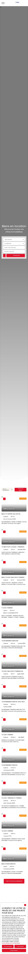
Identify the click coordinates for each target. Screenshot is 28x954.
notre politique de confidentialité (11, 943)
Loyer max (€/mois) (10, 247)
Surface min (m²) (9, 251)
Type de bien (8, 239)
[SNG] (21, 3)
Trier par (4, 488)
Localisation (8, 243)
